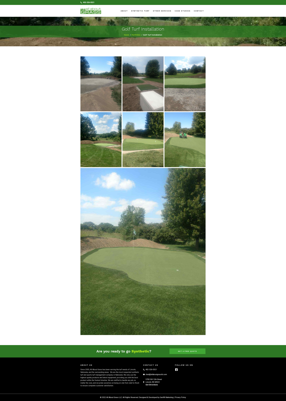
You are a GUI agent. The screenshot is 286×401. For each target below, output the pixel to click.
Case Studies (182, 11)
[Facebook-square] (176, 369)
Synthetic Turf (140, 11)
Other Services (162, 11)
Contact (199, 11)
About (124, 11)
